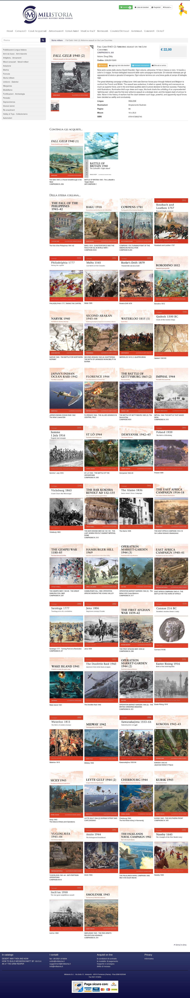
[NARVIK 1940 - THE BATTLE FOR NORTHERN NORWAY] (66, 332)
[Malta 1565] (101, 278)
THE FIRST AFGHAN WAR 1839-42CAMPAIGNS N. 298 (131, 650)
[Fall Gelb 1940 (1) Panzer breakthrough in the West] (66, 155)
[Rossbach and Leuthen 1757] (171, 220)
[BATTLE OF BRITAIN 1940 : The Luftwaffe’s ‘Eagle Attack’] (101, 155)
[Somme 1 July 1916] (66, 448)
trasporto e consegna (105, 963)
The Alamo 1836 (125, 531)
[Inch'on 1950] (66, 908)
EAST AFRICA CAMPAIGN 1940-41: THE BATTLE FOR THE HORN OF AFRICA (168, 592)
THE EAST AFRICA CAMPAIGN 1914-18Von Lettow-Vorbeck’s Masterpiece (168, 532)
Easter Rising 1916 (161, 704)
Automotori (7, 118)
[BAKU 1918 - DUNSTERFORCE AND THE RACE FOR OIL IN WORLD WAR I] (101, 221)
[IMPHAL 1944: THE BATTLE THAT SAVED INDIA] (171, 390)
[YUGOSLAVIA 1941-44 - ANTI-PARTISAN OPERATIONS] (66, 850)
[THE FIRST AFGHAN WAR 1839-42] (136, 624)
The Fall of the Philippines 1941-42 (62, 245)
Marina (6, 69)
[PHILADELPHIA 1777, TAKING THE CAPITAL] (66, 279)
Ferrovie (6, 73)
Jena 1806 (88, 649)
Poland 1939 (158, 472)
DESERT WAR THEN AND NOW (15, 958)
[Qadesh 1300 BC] (171, 333)
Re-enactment (9, 110)
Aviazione (7, 65)
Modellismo (7, 90)
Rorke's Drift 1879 (125, 303)
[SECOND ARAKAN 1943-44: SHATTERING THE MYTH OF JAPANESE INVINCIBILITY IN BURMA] (101, 332)
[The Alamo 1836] (136, 506)
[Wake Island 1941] (66, 680)
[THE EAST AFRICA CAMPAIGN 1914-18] (171, 506)
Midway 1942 (89, 763)
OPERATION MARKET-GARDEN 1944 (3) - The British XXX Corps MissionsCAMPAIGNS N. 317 (136, 593)
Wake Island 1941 (56, 705)
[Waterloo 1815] (66, 738)
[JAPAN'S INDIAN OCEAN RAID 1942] (66, 390)
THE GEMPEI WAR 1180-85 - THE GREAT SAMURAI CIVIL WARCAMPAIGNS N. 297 (64, 593)
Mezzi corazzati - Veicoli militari (15, 61)
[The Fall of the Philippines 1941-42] (66, 221)
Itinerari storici (9, 106)
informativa (149, 958)
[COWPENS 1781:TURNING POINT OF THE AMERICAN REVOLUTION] (136, 221)
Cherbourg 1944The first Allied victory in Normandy (131, 819)
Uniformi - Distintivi (10, 82)
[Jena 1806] (101, 624)
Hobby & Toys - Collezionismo (15, 114)
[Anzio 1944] (101, 850)
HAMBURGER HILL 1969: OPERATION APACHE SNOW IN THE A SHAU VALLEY (99, 592)
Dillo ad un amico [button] (159, 65)
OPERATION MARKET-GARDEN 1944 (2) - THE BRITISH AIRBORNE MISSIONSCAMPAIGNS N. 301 (136, 706)
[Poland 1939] (171, 448)
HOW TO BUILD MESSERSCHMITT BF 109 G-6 (21, 961)
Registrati (157, 7)
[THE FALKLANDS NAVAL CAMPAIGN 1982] (136, 851)
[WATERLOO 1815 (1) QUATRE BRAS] (136, 332)
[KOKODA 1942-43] (171, 738)
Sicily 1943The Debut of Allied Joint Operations (62, 820)
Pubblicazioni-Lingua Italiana (14, 49)
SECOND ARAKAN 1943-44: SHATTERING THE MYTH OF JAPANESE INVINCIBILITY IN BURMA (100, 359)
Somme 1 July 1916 (56, 473)
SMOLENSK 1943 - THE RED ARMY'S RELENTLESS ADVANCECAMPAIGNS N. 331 (97, 935)
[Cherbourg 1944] (136, 793)
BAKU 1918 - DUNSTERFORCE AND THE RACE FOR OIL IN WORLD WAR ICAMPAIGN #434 (99, 247)
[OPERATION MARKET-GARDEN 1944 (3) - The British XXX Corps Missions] (136, 566)
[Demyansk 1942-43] (136, 448)
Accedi (167, 7)
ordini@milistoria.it (57, 961)
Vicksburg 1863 (55, 532)
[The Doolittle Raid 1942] (101, 680)
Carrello (126, 7)
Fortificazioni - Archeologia (14, 94)
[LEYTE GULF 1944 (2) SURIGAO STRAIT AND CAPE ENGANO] (101, 793)
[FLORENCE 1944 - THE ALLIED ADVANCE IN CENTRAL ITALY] (101, 390)
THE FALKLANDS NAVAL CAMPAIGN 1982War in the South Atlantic (134, 876)
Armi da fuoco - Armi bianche (15, 53)
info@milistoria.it (56, 966)
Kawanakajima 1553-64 (127, 762)
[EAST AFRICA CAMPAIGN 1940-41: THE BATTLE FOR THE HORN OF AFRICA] (171, 567)
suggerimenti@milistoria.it (60, 963)
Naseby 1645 (159, 875)
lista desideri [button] (120, 65)
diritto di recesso (103, 966)
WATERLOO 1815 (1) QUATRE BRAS (132, 357)
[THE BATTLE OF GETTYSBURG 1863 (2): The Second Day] (136, 390)
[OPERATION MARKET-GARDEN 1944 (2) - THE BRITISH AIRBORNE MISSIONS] (136, 680)
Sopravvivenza (9, 102)
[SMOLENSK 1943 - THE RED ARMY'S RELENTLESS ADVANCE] (101, 908)
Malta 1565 (88, 303)
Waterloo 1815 (55, 762)
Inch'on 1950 (54, 933)
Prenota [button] (103, 65)
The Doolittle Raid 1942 (92, 704)
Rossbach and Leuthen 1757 (164, 245)
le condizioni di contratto (107, 958)
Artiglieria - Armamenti (12, 57)
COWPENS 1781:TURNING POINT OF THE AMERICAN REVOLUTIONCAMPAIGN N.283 (134, 247)
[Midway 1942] (101, 738)
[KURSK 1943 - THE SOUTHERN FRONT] (171, 793)
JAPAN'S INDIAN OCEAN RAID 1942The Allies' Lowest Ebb (62, 416)
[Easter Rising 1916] (171, 680)
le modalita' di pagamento (107, 961)
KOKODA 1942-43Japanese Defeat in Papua (163, 763)
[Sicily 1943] (66, 794)
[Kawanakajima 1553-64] (136, 738)
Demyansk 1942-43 (126, 473)
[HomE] (47, 15)
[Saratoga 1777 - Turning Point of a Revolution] (66, 624)
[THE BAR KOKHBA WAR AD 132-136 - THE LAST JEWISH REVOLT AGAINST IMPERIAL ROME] (101, 506)
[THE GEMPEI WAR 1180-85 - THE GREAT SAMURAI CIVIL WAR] (66, 566)
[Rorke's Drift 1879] (136, 279)
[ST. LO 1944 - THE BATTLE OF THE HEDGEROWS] (101, 448)
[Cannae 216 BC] (171, 625)
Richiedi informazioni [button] (141, 65)
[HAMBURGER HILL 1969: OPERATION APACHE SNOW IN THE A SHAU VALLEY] (101, 566)
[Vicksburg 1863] (66, 507)
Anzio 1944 (88, 875)
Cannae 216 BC (160, 649)
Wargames (7, 86)
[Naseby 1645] (171, 850)
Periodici (6, 98)
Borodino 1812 (159, 303)
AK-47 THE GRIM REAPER (13, 963)
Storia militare (57, 40)
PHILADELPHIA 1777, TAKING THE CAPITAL (65, 303)
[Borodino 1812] (171, 279)
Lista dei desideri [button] (142, 7)
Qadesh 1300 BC (160, 358)
